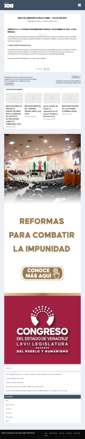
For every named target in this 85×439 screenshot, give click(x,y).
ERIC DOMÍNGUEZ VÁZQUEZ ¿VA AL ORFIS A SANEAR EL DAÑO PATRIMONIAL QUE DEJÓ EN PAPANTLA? (34, 374)
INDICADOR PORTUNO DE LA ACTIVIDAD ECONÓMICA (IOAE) (70, 108)
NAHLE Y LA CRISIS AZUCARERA (14, 382)
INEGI (55, 21)
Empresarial (9, 417)
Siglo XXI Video (10, 405)
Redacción (40, 21)
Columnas (8, 409)
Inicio (7, 400)
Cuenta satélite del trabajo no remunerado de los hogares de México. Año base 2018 (50, 111)
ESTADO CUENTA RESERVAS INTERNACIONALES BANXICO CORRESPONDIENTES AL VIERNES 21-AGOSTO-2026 (36, 391)
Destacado (9, 413)
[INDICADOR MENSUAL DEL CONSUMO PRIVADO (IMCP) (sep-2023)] (33, 98)
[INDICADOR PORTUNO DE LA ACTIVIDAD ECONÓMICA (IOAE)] (70, 98)
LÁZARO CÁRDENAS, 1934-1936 (14, 378)
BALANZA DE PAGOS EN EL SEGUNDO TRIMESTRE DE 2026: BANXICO (25, 387)
